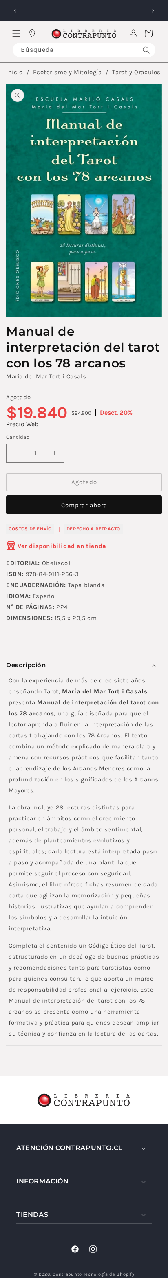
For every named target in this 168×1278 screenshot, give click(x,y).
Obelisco (55, 563)
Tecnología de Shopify (109, 1274)
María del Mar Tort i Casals (46, 376)
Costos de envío (30, 529)
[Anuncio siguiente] (153, 11)
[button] (16, 33)
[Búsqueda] (146, 50)
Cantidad (18, 437)
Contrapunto (67, 1274)
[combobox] (84, 50)
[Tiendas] (32, 33)
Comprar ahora (84, 505)
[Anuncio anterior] (15, 11)
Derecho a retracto (93, 529)
